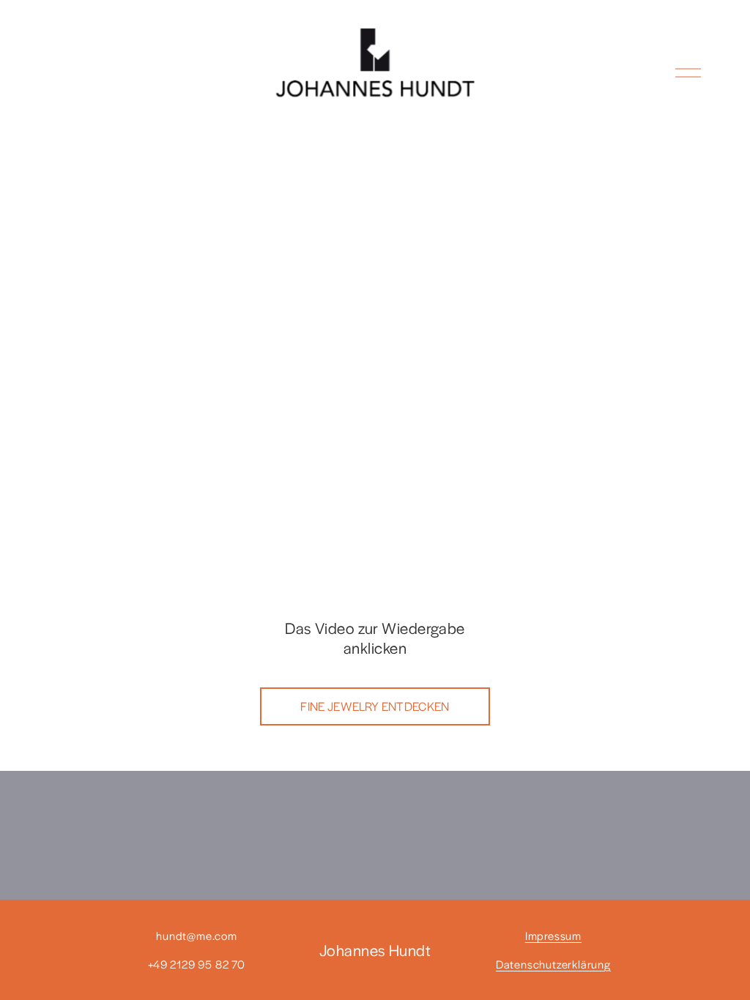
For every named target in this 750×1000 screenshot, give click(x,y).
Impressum (553, 935)
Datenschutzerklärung (553, 963)
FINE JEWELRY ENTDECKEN (375, 706)
